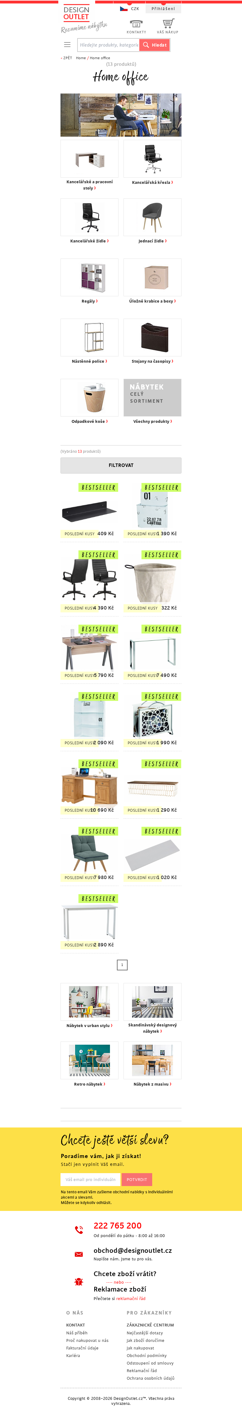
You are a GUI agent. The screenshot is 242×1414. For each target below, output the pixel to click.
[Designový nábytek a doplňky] (90, 18)
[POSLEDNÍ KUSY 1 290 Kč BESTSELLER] (153, 815)
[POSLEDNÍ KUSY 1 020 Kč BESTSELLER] (153, 882)
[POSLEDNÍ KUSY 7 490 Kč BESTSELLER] (153, 680)
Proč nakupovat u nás (87, 1340)
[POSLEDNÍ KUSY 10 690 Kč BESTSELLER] (89, 815)
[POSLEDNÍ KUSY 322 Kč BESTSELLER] (153, 613)
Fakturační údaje (82, 1348)
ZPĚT (67, 58)
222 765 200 (118, 1226)
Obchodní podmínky (147, 1355)
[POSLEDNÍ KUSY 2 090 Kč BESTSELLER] (89, 748)
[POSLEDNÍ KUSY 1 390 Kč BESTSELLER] (153, 539)
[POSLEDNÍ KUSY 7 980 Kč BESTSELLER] (89, 882)
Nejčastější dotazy (145, 1333)
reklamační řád (131, 1298)
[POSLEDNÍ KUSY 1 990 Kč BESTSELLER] (153, 748)
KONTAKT (75, 1325)
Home (81, 58)
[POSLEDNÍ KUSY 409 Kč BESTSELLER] (89, 539)
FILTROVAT (121, 465)
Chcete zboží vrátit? (125, 1274)
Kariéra (73, 1355)
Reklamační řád (142, 1370)
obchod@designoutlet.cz (132, 1250)
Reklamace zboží (120, 1289)
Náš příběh (77, 1333)
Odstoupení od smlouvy (150, 1363)
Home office (100, 58)
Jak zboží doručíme (145, 1340)
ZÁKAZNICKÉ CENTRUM (150, 1325)
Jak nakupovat (140, 1348)
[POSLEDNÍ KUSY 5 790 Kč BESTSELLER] (89, 680)
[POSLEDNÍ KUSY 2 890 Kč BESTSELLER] (89, 950)
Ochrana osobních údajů (151, 1378)
